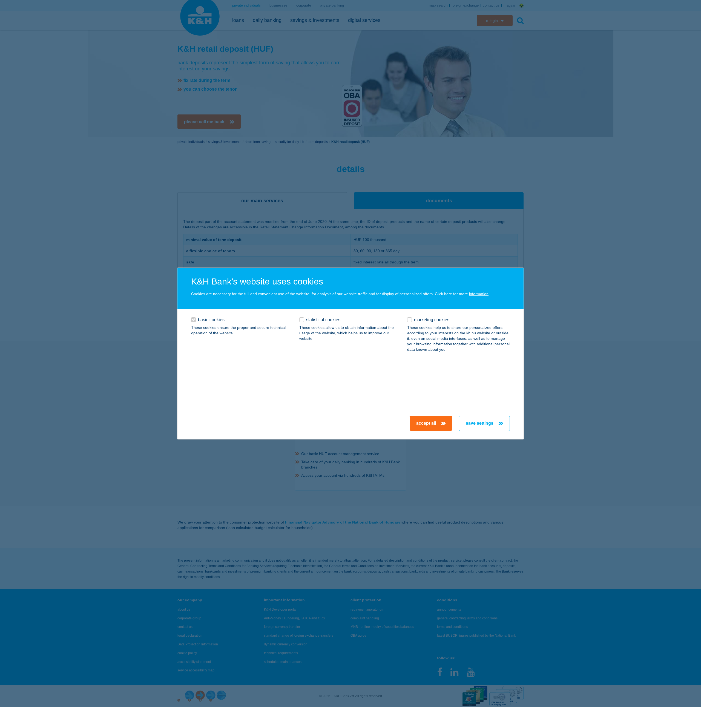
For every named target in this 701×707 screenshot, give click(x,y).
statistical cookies (323, 319)
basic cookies (211, 319)
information (479, 294)
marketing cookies (431, 319)
